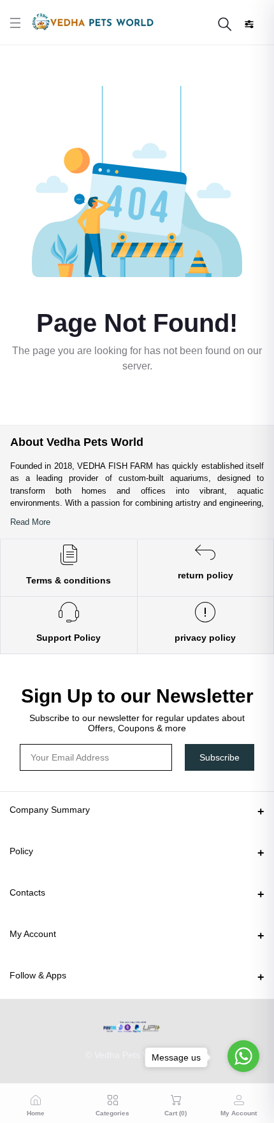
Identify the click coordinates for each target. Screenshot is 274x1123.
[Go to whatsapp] (243, 1056)
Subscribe (219, 757)
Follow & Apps (38, 975)
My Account (33, 934)
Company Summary (50, 810)
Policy (21, 851)
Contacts (27, 892)
